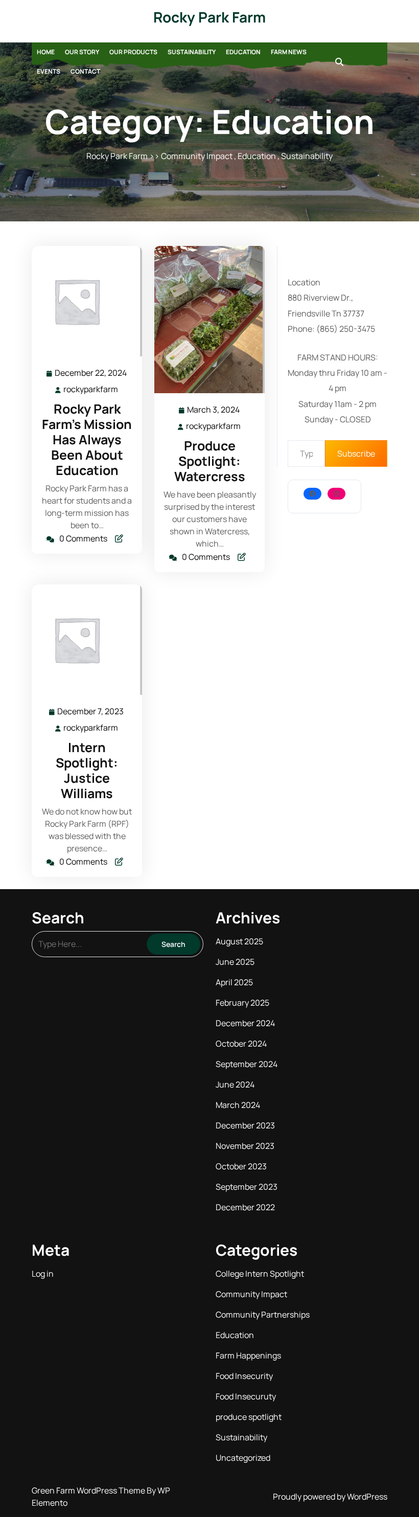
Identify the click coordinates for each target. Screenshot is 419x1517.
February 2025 (242, 1002)
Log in (43, 1273)
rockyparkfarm (91, 389)
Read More (82, 301)
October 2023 (241, 1166)
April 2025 (234, 982)
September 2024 (246, 1064)
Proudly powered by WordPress (330, 1496)
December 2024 (245, 1023)
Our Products (133, 52)
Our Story (82, 52)
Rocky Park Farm (209, 17)
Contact (85, 71)
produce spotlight (249, 1416)
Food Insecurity (244, 1376)
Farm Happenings (248, 1355)
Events (48, 71)
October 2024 (241, 1043)
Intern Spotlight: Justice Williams (87, 770)
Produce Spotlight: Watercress (209, 461)
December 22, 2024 (91, 373)
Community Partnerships (263, 1314)
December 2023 (245, 1125)
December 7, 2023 (91, 712)
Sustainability (192, 52)
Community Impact (196, 156)
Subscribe (356, 453)
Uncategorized (243, 1457)
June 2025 (235, 961)
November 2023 (245, 1145)
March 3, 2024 (214, 410)
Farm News (289, 52)
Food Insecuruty (246, 1396)
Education (243, 52)
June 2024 (235, 1084)
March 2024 (238, 1105)
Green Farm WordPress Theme (89, 1490)
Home (46, 52)
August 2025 (239, 941)
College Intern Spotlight (260, 1273)
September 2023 (246, 1186)
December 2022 (245, 1207)
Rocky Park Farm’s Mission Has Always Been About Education (87, 439)
